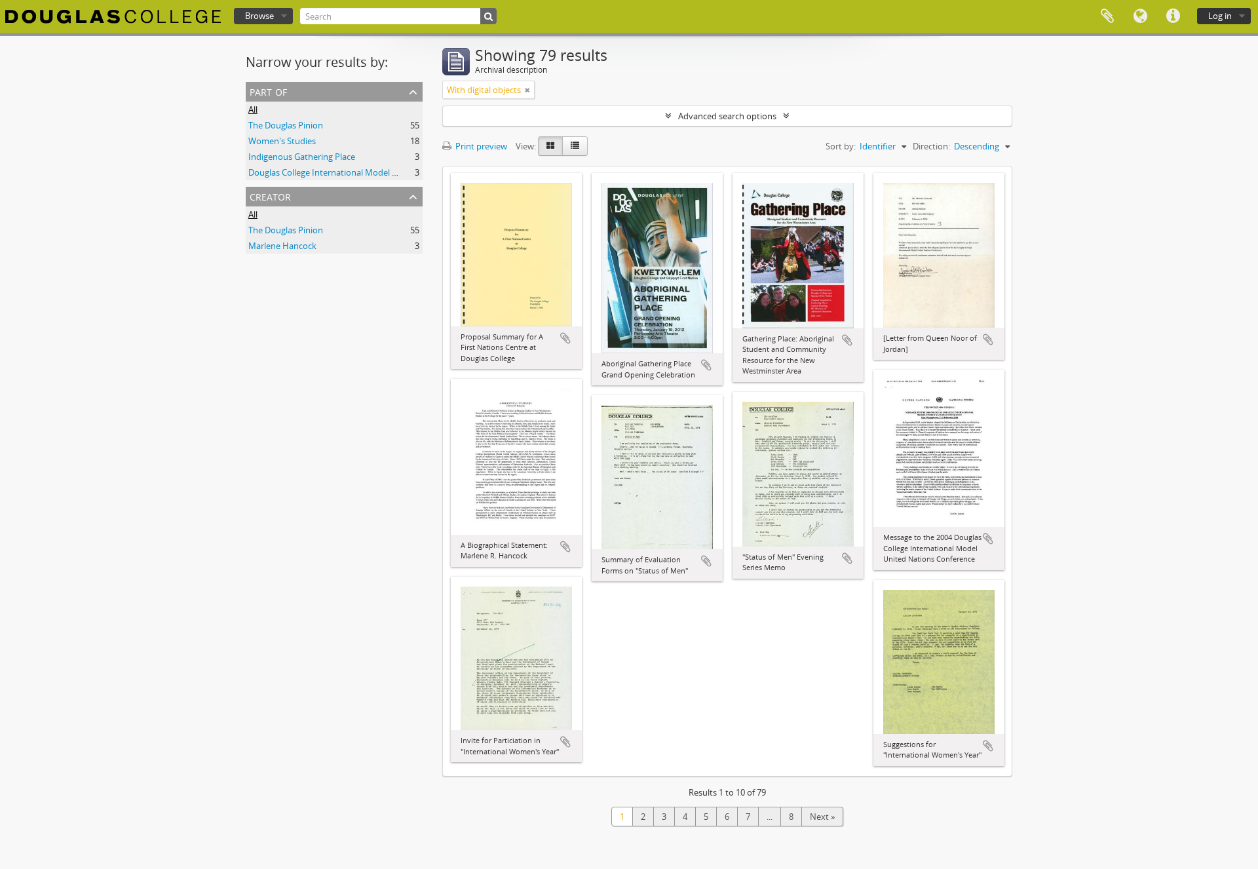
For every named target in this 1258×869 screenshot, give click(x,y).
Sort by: (841, 146)
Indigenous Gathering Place (301, 157)
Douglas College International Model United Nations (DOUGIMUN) (376, 172)
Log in (1220, 16)
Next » (822, 816)
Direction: (931, 146)
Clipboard (1107, 16)
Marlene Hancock (282, 246)
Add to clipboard (565, 338)
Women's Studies (282, 141)
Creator (270, 195)
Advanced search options (727, 116)
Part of (268, 91)
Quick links (1172, 16)
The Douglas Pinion (285, 125)
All (252, 109)
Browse (259, 16)
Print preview (480, 146)
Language (1140, 16)
